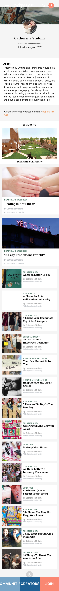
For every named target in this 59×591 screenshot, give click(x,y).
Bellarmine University (30, 161)
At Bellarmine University (14, 212)
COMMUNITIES (10, 584)
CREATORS (30, 584)
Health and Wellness (15, 200)
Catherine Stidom (15, 209)
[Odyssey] (23, 5)
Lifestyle (28, 445)
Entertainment (31, 337)
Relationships (31, 272)
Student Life (30, 294)
